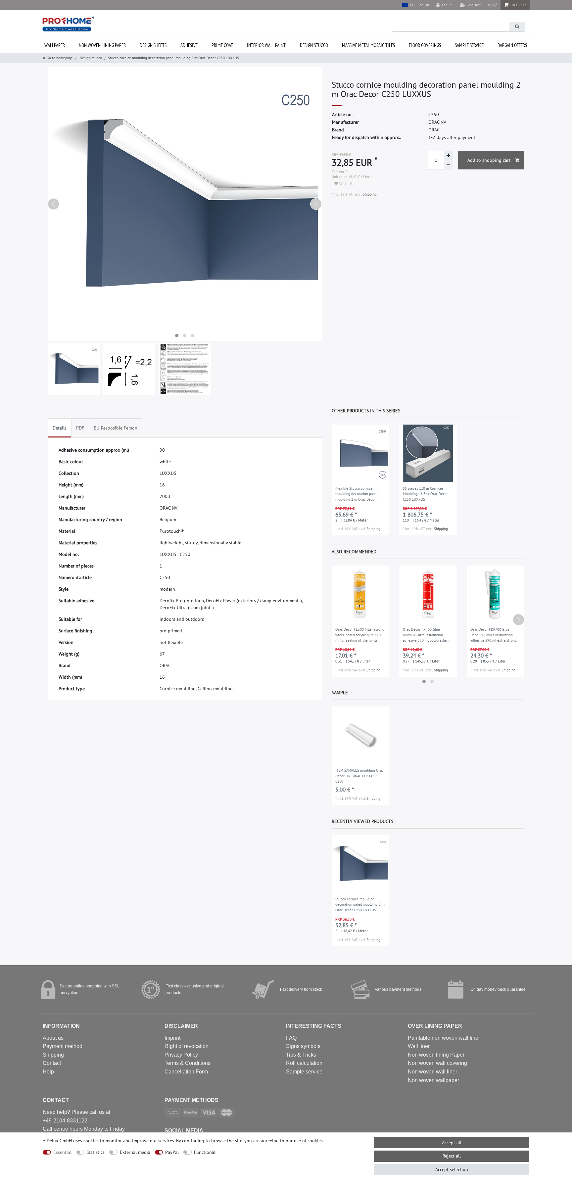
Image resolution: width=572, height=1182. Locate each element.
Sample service (469, 45)
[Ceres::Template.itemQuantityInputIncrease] (448, 155)
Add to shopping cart (488, 160)
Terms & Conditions (188, 1063)
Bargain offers (512, 45)
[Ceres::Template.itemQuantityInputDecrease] (448, 164)
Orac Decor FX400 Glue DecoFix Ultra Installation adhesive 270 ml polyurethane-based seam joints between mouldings (427, 635)
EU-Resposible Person (115, 428)
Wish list (346, 183)
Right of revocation (187, 1046)
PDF (80, 428)
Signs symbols (303, 1046)
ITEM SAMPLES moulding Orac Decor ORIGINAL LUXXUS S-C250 (359, 776)
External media (135, 1152)
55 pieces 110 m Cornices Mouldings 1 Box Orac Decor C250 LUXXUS (425, 494)
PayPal (172, 1152)
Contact (52, 1063)
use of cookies (308, 1141)
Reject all (452, 1156)
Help (48, 1071)
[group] (360, 453)
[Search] (517, 26)
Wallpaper (54, 45)
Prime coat (222, 45)
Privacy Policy (181, 1055)
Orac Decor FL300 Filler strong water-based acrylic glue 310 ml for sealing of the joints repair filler (359, 635)
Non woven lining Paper (436, 1055)
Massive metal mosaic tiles (368, 45)
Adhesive (189, 45)
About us (53, 1038)
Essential (62, 1152)
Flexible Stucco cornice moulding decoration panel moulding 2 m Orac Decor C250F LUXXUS (356, 494)
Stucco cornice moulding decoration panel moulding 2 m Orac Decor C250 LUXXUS (360, 904)
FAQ (291, 1038)
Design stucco (314, 45)
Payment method (62, 1046)
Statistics (95, 1152)
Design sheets (153, 45)
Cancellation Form (186, 1071)
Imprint (172, 1038)
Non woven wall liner (432, 1071)
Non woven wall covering (437, 1063)
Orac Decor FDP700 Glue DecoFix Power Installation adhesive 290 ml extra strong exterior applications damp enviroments (493, 635)
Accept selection (451, 1169)
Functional (204, 1152)
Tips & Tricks (301, 1055)
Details (60, 428)
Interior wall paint (266, 45)
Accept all (451, 1143)
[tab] (60, 428)
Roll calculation (304, 1063)
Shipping (369, 194)
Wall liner (419, 1046)
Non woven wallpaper (433, 1080)
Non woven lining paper (102, 45)
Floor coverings (425, 45)
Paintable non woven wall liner (444, 1038)
